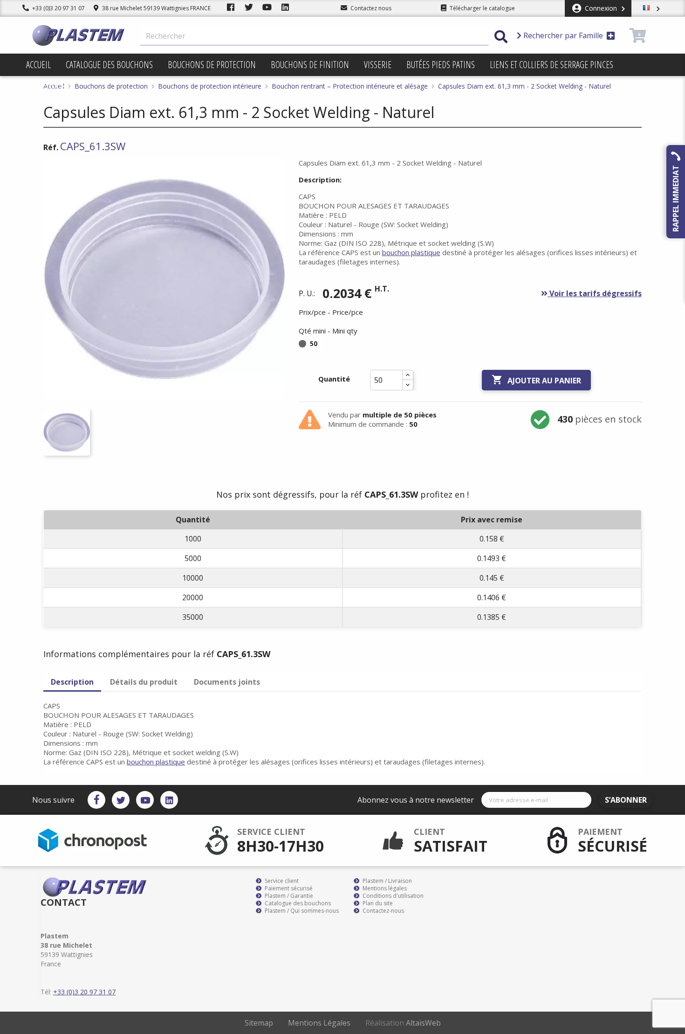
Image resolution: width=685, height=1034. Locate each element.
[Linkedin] (169, 800)
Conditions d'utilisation (392, 896)
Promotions (48, 87)
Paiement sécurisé (288, 888)
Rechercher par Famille (563, 35)
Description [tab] (72, 682)
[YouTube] (145, 800)
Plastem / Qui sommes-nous (301, 911)
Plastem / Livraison (386, 881)
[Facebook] (96, 800)
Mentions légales (384, 888)
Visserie (377, 64)
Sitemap (259, 1023)
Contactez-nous (382, 911)
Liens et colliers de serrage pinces (551, 64)
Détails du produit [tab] (144, 682)
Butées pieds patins (440, 64)
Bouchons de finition (310, 64)
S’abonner (626, 800)
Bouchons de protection (212, 64)
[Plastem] (78, 35)
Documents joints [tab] (227, 682)
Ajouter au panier (536, 380)
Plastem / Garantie (288, 896)
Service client (281, 881)
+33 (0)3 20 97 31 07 (58, 8)
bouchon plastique (411, 252)
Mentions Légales (319, 1023)
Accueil (38, 64)
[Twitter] (121, 800)
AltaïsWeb (423, 1023)
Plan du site (377, 903)
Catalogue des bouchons (109, 64)
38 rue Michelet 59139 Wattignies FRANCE (156, 8)
